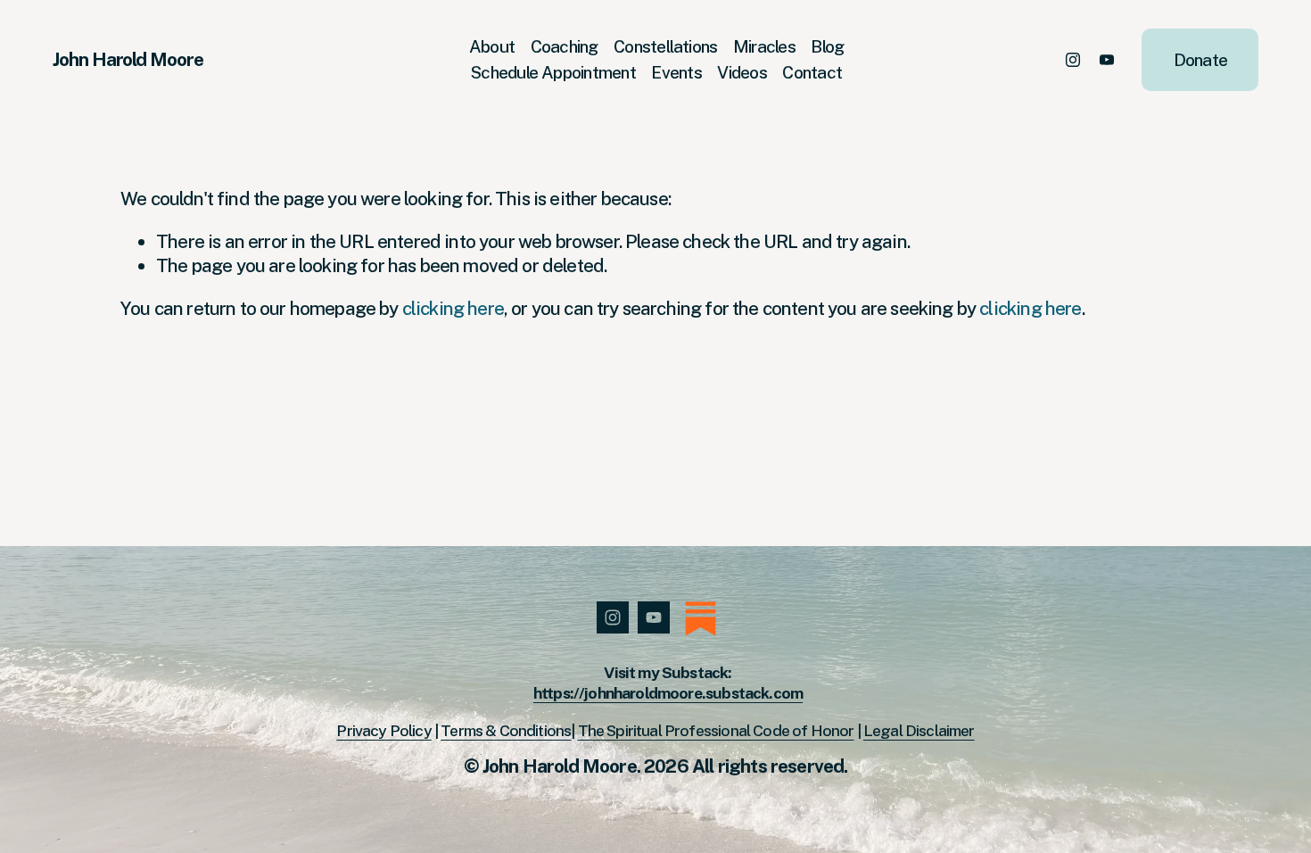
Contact (812, 72)
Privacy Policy (383, 730)
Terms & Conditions (506, 730)
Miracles (764, 46)
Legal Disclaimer (919, 730)
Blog (827, 46)
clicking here (453, 308)
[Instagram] (1073, 60)
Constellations (665, 46)
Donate (1200, 60)
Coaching (564, 46)
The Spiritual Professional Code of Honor (716, 730)
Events (676, 72)
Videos (741, 72)
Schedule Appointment (553, 72)
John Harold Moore (128, 59)
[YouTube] (1107, 60)
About (492, 46)
